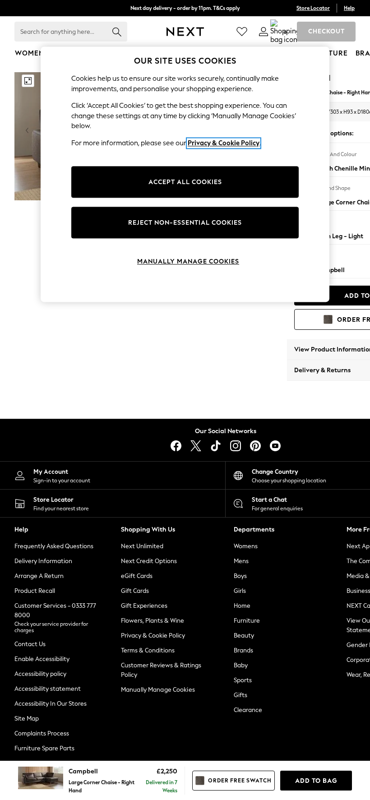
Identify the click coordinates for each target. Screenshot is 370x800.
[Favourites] (242, 32)
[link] (263, 32)
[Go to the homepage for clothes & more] (185, 31)
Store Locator (313, 8)
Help (349, 8)
